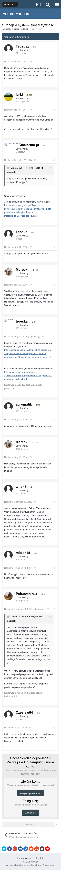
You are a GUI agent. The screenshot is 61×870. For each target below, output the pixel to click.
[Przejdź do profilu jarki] (8, 97)
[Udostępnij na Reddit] (31, 848)
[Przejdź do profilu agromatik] (8, 406)
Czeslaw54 (24, 712)
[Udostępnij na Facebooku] (9, 848)
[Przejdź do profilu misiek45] (8, 555)
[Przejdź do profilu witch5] (8, 489)
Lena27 (21, 231)
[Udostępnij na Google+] (15, 848)
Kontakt (40, 858)
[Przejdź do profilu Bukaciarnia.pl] (12, 144)
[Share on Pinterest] (47, 848)
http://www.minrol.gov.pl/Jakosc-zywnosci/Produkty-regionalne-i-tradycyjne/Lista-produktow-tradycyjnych (28, 375)
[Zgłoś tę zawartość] (31, 61)
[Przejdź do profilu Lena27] (8, 234)
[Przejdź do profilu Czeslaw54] (8, 714)
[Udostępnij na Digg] (20, 848)
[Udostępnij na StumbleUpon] (36, 848)
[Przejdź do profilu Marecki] (8, 272)
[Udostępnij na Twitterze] (4, 848)
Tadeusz (24, 28)
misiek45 (23, 552)
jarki (19, 94)
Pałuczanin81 (26, 593)
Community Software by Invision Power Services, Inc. (30, 865)
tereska (22, 321)
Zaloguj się (30, 812)
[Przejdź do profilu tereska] (9, 320)
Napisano (16, 61)
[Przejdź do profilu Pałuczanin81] (8, 596)
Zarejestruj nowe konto (30, 793)
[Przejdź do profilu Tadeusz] (8, 48)
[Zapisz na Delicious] (25, 848)
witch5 (21, 486)
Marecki (22, 269)
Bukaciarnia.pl (27, 144)
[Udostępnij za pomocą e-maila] (42, 848)
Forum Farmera (16, 13)
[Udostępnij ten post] (54, 61)
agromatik (24, 404)
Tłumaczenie (24, 858)
